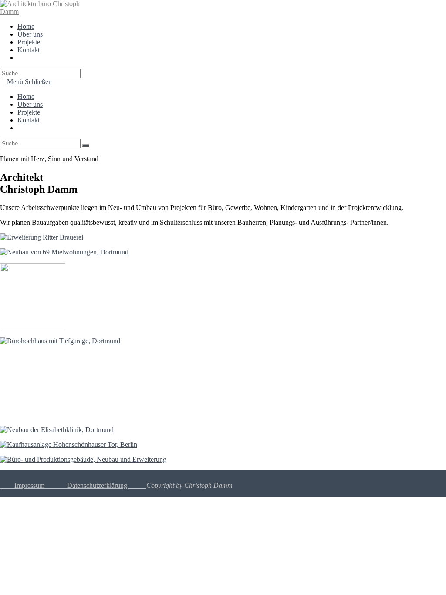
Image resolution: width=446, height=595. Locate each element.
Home (25, 96)
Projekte (28, 112)
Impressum (22, 485)
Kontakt (28, 120)
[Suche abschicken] (85, 145)
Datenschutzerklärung (106, 485)
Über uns (30, 104)
